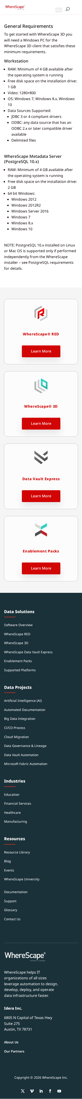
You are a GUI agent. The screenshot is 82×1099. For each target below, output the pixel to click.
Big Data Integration (19, 718)
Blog (7, 861)
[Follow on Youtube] (59, 1091)
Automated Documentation (24, 710)
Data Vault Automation (21, 755)
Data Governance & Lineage (25, 746)
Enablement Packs (18, 661)
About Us (11, 1042)
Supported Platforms (20, 670)
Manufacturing (15, 821)
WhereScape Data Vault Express (28, 652)
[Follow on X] (22, 1091)
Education (11, 794)
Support (10, 901)
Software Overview (18, 625)
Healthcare (12, 812)
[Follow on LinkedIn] (41, 1091)
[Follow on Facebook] (50, 1091)
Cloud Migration (16, 737)
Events (9, 870)
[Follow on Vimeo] (32, 1091)
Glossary (10, 910)
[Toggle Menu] (58, 10)
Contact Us (12, 919)
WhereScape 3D (16, 643)
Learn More (41, 351)
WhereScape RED (17, 634)
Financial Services (17, 803)
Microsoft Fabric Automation (25, 764)
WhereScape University (21, 879)
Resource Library (17, 852)
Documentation (16, 892)
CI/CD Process (14, 728)
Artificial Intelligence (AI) (23, 700)
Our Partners (14, 1051)
